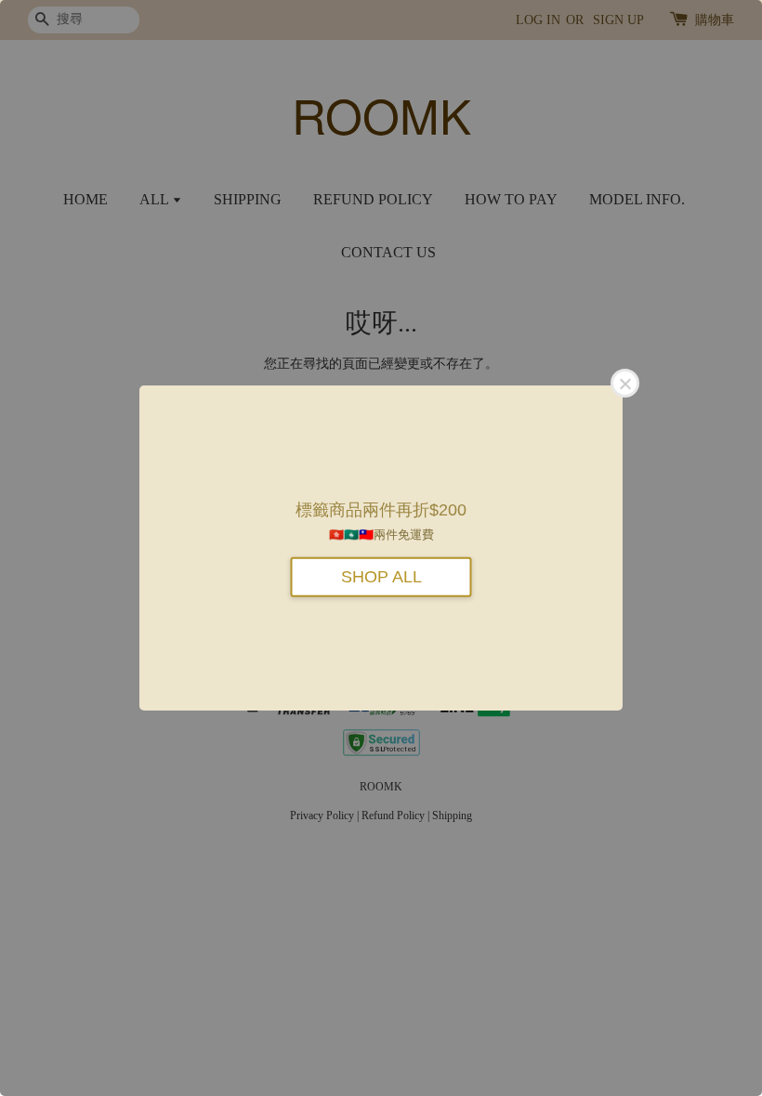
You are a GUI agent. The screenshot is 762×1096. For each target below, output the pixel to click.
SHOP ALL (381, 576)
